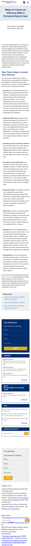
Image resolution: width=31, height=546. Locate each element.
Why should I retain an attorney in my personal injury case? (15, 410)
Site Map (4, 545)
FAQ (5, 406)
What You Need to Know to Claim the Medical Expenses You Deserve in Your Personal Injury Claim (14, 362)
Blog (6, 386)
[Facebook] (7, 522)
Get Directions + (24, 498)
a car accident (7, 277)
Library (7, 356)
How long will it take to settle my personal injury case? (15, 419)
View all (23, 380)
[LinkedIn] (10, 522)
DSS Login (10, 545)
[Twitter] (9, 522)
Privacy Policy (12, 531)
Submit (15, 348)
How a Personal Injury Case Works (15, 302)
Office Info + (16, 498)
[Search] (26, 433)
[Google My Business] (21, 522)
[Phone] (24, 2)
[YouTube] (12, 522)
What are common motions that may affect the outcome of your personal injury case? (15, 415)
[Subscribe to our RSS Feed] (15, 390)
